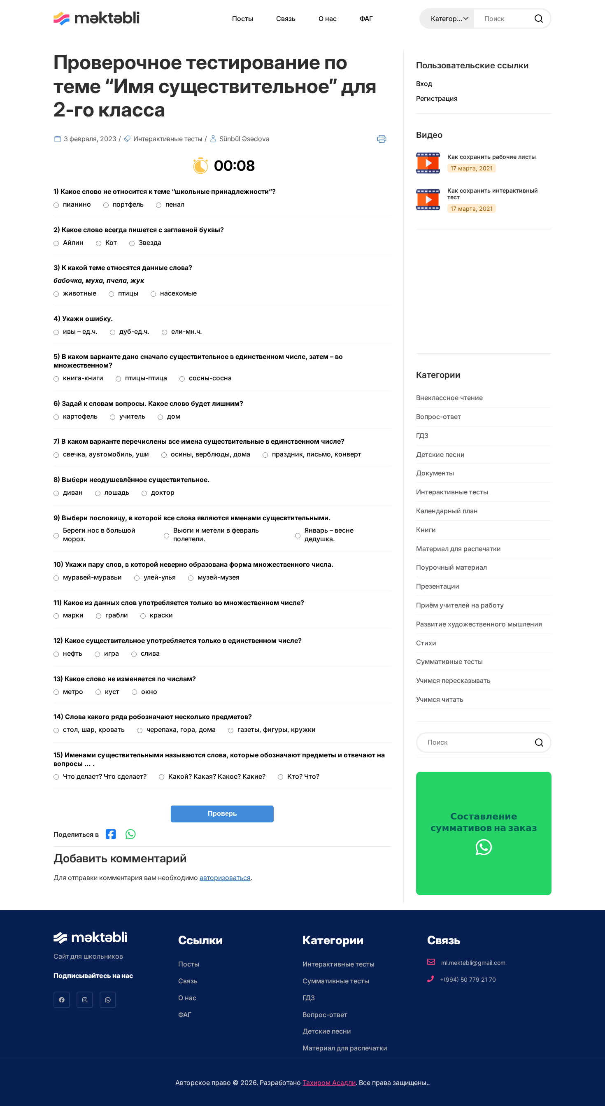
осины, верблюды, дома (210, 454)
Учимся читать (439, 699)
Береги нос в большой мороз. (99, 534)
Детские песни (440, 454)
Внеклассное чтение (449, 398)
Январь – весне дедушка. (329, 534)
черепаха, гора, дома (181, 729)
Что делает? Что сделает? (105, 776)
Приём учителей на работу (460, 605)
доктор (163, 492)
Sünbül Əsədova (244, 139)
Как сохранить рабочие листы (491, 157)
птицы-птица (146, 378)
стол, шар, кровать (94, 729)
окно (149, 691)
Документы (435, 473)
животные (79, 293)
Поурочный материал (451, 567)
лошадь (117, 492)
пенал (174, 204)
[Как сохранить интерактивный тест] (428, 200)
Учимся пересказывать (453, 680)
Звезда (150, 242)
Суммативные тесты (449, 661)
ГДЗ (422, 435)
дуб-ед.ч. (134, 331)
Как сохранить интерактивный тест (492, 194)
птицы (128, 293)
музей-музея (219, 577)
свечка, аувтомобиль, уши (106, 454)
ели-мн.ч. (186, 331)
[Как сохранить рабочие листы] (428, 163)
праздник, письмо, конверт (316, 454)
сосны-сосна (210, 378)
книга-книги (83, 378)
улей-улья (160, 577)
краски (161, 615)
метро (73, 691)
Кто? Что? (303, 776)
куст (112, 691)
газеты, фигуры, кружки (276, 729)
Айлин (73, 242)
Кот (111, 242)
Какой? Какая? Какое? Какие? (216, 776)
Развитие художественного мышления (479, 624)
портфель (128, 204)
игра (111, 653)
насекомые (178, 293)
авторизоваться (225, 877)
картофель (80, 416)
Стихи (426, 643)
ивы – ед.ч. (80, 331)
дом (173, 416)
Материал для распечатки (458, 549)
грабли (116, 615)
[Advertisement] (483, 297)
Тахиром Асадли (329, 1082)
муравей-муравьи (92, 577)
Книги (426, 530)
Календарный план (447, 511)
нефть (72, 653)
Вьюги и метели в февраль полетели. (216, 534)
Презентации (437, 586)
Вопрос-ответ (438, 416)
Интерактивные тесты (167, 139)
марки (73, 615)
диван (73, 492)
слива (150, 653)
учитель (132, 416)
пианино (77, 204)
